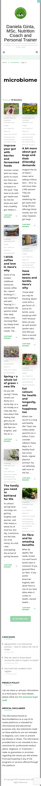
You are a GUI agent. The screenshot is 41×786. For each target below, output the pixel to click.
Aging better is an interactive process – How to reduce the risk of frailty (21, 647)
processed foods (27, 527)
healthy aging (10, 134)
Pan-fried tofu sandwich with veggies (18, 669)
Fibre (6, 125)
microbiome (9, 137)
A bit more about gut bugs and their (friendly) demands (29, 157)
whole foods (28, 145)
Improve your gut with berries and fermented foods (11, 155)
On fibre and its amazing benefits (28, 540)
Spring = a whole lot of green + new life (11, 381)
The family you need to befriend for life (11, 492)
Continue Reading (8, 216)
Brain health (10, 118)
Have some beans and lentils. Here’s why (29, 279)
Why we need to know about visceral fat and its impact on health (21, 659)
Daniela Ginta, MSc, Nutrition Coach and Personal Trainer (20, 33)
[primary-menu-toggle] (20, 57)
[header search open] (37, 52)
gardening (9, 364)
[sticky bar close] (38, 1)
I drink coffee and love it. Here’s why (10, 263)
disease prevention (9, 121)
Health (7, 131)
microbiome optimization (10, 141)
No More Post (22, 619)
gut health (9, 128)
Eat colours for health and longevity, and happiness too (29, 400)
